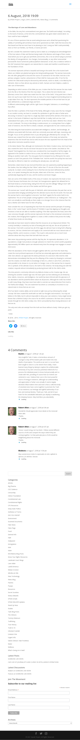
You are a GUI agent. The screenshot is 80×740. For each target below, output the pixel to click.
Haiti (9, 538)
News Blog (44, 20)
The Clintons (12, 615)
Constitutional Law (14, 499)
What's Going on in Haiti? (16, 650)
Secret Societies (13, 592)
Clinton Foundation (14, 496)
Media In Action (13, 570)
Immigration (12, 544)
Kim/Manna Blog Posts (16, 554)
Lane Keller (12, 563)
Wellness (11, 647)
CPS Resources (13, 505)
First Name (11, 697)
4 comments (53, 20)
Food (10, 531)
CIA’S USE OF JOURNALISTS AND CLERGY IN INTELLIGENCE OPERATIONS (33, 662)
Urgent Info (12, 637)
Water (10, 644)
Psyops (10, 586)
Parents (10, 583)
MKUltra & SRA (13, 573)
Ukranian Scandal (14, 631)
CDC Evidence (12, 489)
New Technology (13, 576)
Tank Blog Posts (13, 612)
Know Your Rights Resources (18, 557)
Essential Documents (15, 522)
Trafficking (11, 621)
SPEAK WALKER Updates (16, 602)
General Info (35, 20)
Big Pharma (12, 486)
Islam (10, 550)
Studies (10, 608)
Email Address (13, 690)
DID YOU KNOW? (14, 515)
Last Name (11, 705)
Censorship (12, 493)
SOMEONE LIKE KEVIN (15, 659)
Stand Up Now (13, 605)
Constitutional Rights (15, 502)
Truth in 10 (11, 628)
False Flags (12, 528)
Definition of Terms (14, 512)
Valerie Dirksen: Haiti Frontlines (18, 641)
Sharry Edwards (13, 596)
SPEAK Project (15, 20)
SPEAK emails (12, 599)
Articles (10, 483)
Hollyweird (11, 541)
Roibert (10, 671)
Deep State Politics (14, 509)
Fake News (12, 525)
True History (12, 625)
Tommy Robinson (14, 618)
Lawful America (13, 567)
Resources (11, 589)
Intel (9, 547)
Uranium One (12, 634)
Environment (12, 518)
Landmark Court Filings (16, 560)
